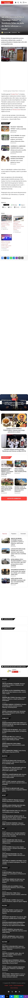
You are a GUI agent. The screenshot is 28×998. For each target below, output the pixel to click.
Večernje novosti (16, 109)
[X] (5, 258)
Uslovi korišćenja (14, 987)
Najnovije (4, 533)
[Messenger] (8, 258)
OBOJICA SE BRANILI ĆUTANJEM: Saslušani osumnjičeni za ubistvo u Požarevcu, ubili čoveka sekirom (17, 541)
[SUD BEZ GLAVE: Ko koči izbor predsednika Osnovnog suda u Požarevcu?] (21, 482)
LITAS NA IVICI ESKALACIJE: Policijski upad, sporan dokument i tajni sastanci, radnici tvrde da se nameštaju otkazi (18, 552)
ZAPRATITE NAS (8, 628)
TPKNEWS (5, 32)
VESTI (8, 5)
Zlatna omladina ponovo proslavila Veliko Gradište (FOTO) (20, 470)
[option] (14, 402)
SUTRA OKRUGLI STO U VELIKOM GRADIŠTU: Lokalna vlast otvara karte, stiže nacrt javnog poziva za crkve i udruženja (18, 562)
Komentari (23, 533)
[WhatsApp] (11, 258)
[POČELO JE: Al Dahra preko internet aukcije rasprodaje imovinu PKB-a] (7, 482)
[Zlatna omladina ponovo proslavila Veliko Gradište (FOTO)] (21, 463)
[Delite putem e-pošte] (19, 258)
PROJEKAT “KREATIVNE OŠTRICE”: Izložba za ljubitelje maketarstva (18, 128)
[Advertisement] (14, 76)
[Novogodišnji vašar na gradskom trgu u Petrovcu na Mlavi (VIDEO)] (6, 218)
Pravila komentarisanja (18, 985)
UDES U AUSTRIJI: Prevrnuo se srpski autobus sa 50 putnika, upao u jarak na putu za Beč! (6, 244)
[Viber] (17, 258)
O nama (10, 985)
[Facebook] (2, 258)
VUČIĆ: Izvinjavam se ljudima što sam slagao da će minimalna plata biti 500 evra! (14, 404)
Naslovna (4, 5)
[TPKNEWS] (7, 2)
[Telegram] (14, 258)
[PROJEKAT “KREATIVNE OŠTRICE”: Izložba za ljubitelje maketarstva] (5, 129)
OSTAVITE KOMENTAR (14, 498)
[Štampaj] (22, 258)
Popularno (13, 533)
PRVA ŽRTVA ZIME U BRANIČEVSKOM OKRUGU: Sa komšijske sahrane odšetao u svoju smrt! (7, 471)
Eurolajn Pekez (14, 94)
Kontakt (6, 985)
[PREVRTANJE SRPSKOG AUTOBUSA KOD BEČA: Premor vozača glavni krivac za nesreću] (18, 218)
